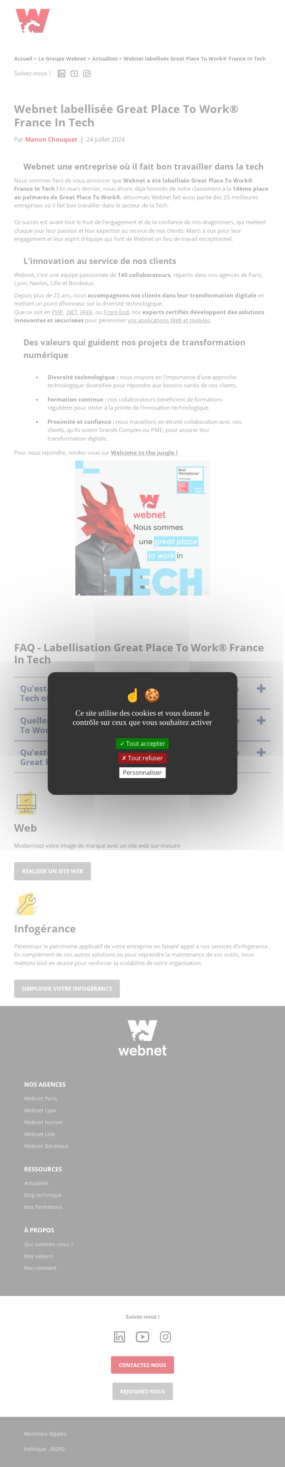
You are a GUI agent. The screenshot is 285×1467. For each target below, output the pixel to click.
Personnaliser (142, 772)
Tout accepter (145, 743)
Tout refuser (145, 758)
